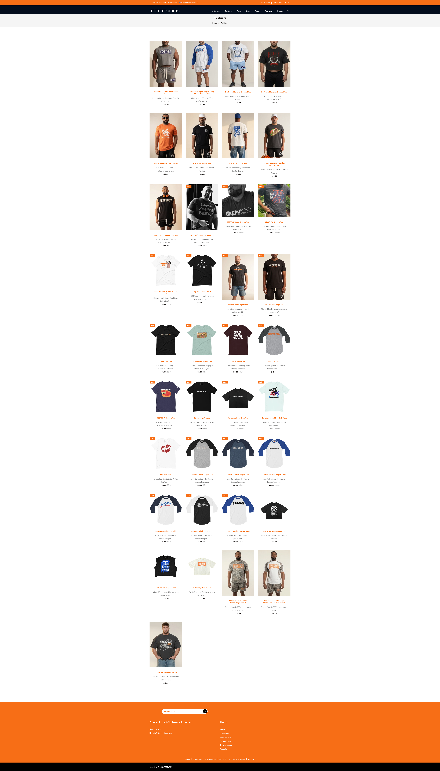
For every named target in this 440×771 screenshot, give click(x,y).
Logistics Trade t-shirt (202, 291)
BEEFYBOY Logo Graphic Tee (238, 222)
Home (214, 23)
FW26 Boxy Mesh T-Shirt (202, 588)
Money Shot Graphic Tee (238, 304)
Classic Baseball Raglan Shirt (202, 474)
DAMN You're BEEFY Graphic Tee (202, 235)
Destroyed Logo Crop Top (238, 418)
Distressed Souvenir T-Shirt (166, 672)
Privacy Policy (225, 737)
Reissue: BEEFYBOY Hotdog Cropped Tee (274, 164)
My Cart (287, 3)
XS (268, 155)
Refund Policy (225, 741)
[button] (46, 749)
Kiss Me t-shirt (166, 474)
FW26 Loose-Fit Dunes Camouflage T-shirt (238, 601)
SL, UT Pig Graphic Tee (274, 222)
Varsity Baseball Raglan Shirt (238, 531)
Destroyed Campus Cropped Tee (238, 92)
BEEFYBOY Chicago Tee (274, 304)
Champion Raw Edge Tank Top (166, 235)
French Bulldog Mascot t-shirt (166, 163)
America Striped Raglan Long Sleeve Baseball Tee (202, 92)
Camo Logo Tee (166, 361)
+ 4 (210, 227)
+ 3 (174, 155)
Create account (277, 3)
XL (170, 83)
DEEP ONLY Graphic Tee (166, 418)
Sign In (268, 3)
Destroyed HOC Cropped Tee (274, 531)
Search (222, 729)
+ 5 (246, 353)
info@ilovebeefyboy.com (162, 733)
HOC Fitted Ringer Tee (202, 163)
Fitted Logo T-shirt (202, 418)
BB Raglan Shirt (274, 361)
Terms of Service (226, 745)
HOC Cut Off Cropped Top (166, 588)
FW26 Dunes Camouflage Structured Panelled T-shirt (274, 601)
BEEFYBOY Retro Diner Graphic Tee (166, 292)
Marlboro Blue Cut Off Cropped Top (166, 92)
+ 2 (282, 353)
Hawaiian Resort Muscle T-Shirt (274, 418)
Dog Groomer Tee (238, 361)
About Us (223, 749)
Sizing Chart (225, 733)
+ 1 (174, 83)
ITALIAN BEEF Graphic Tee (202, 361)
